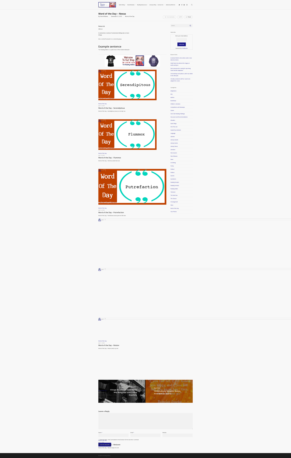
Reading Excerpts (175, 182)
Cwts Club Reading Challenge (178, 113)
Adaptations (173, 91)
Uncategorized (174, 202)
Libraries (173, 136)
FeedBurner (185, 48)
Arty (171, 94)
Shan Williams (104, 16)
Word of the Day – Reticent (109, 444)
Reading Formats (175, 185)
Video (172, 205)
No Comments (171, 17)
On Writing (173, 162)
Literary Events (174, 143)
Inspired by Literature (176, 130)
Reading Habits (174, 188)
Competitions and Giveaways (178, 107)
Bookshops (173, 100)
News (172, 159)
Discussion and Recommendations (179, 117)
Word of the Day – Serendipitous (111, 108)
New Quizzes (174, 153)
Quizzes (172, 175)
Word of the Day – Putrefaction (111, 212)
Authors (172, 97)
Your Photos (174, 211)
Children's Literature (175, 104)
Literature (173, 149)
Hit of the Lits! (174, 126)
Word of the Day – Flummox (109, 157)
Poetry (172, 166)
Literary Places (174, 146)
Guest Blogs (173, 123)
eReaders (173, 120)
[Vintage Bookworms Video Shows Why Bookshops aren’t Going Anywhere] (122, 391)
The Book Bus (174, 195)
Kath (102, 71)
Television (173, 192)
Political (172, 169)
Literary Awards (174, 140)
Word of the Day (129, 16)
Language (173, 133)
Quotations (173, 179)
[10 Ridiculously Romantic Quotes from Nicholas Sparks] (169, 391)
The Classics (174, 198)
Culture (172, 110)
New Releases (174, 156)
